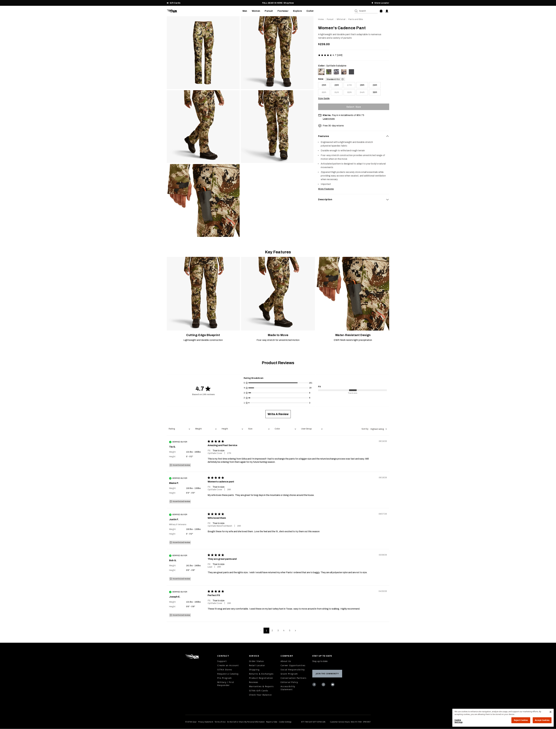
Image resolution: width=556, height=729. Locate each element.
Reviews (253, 682)
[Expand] (387, 199)
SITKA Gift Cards (258, 690)
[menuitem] (245, 11)
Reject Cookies (521, 720)
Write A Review (278, 414)
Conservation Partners (293, 678)
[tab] (353, 136)
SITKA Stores (224, 669)
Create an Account (228, 665)
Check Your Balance (260, 694)
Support (222, 661)
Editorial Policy (289, 682)
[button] (335, 79)
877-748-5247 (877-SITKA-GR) (313, 722)
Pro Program (224, 678)
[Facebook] (314, 685)
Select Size (353, 106)
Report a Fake (271, 722)
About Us (286, 661)
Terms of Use (220, 722)
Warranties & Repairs (261, 686)
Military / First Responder (225, 684)
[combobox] (179, 429)
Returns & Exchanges (261, 673)
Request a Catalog (227, 673)
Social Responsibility (293, 669)
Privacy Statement (205, 722)
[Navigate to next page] (295, 630)
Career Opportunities (293, 665)
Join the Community (327, 673)
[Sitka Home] (205, 11)
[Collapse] (387, 136)
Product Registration (261, 678)
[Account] (387, 11)
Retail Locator (257, 665)
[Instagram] (324, 685)
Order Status (256, 661)
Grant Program (289, 673)
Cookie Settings (285, 722)
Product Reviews (278, 363)
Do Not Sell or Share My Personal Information (246, 722)
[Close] (550, 712)
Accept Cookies (542, 720)
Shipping (254, 669)
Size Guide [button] (324, 98)
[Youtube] (333, 685)
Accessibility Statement (288, 688)
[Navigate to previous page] (261, 630)
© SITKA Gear (191, 722)
